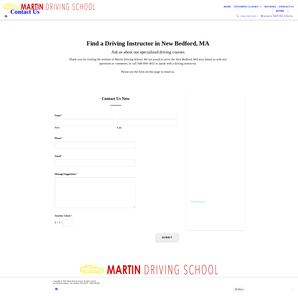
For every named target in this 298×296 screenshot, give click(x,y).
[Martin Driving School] (49, 6)
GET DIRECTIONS (198, 202)
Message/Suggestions (66, 174)
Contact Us (286, 6)
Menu (240, 289)
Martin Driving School (278, 16)
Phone (59, 138)
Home (227, 6)
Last (119, 127)
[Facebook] (6, 16)
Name (58, 115)
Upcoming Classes (246, 6)
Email (58, 156)
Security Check (63, 216)
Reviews (270, 6)
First (57, 127)
